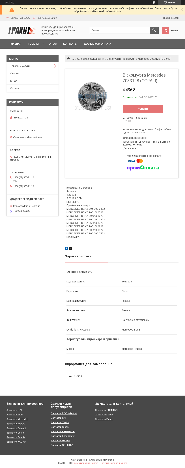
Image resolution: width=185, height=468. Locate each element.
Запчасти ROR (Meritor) (64, 413)
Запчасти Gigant (60, 427)
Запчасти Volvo (15, 432)
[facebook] (66, 248)
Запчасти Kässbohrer (62, 436)
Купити (143, 108)
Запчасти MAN (15, 414)
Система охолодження (90, 58)
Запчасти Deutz (104, 419)
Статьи (14, 73)
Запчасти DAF (15, 410)
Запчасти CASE (104, 414)
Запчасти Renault (16, 428)
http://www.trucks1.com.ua (26, 205)
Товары (33, 43)
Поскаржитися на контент (85, 463)
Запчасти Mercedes (17, 419)
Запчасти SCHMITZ (62, 445)
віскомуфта (73, 187)
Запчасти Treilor (60, 422)
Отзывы (15, 88)
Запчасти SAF (59, 417)
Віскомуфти (114, 58)
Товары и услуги (20, 66)
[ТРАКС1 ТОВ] (22, 34)
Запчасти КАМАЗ (16, 441)
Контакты (70, 43)
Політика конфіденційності (113, 463)
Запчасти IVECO (16, 423)
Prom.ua (109, 460)
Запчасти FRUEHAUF (63, 431)
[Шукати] (154, 30)
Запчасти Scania (16, 437)
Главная (15, 43)
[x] (70, 248)
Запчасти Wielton (60, 440)
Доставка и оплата (97, 43)
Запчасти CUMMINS (106, 410)
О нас (53, 43)
